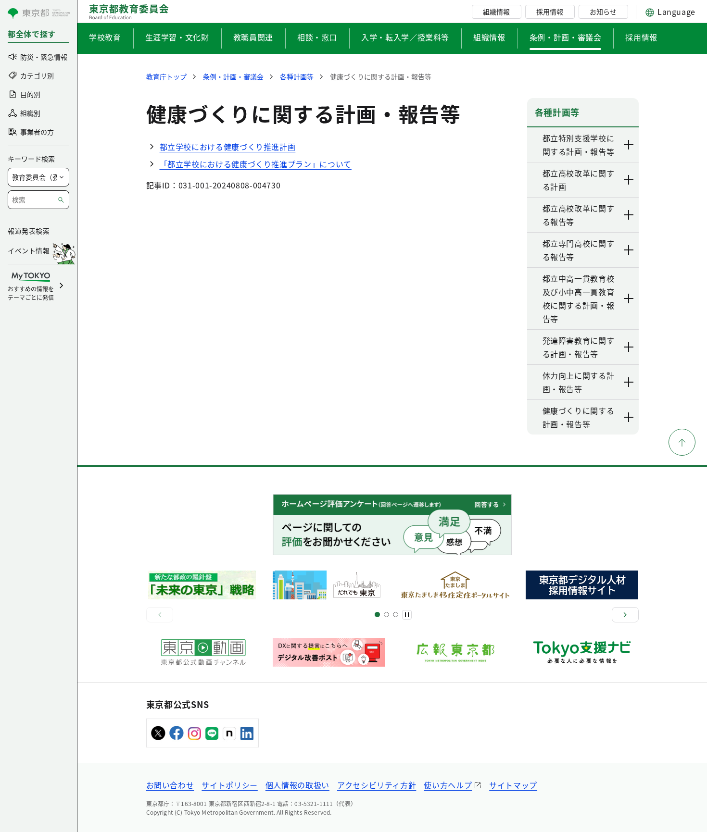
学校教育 (105, 37)
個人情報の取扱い (297, 785)
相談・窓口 (317, 37)
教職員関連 (253, 37)
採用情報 (549, 11)
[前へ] (159, 614)
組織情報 (496, 11)
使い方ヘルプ (448, 785)
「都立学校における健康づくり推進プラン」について (256, 164)
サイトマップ (513, 785)
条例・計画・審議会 (566, 37)
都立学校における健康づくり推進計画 (228, 146)
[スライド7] (395, 614)
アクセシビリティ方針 (376, 785)
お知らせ (603, 11)
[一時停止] (407, 615)
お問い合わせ (170, 785)
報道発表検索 (29, 231)
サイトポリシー (229, 785)
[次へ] (625, 614)
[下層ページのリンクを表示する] (629, 144)
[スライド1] (377, 614)
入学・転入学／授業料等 (405, 37)
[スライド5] (386, 614)
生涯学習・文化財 (177, 37)
